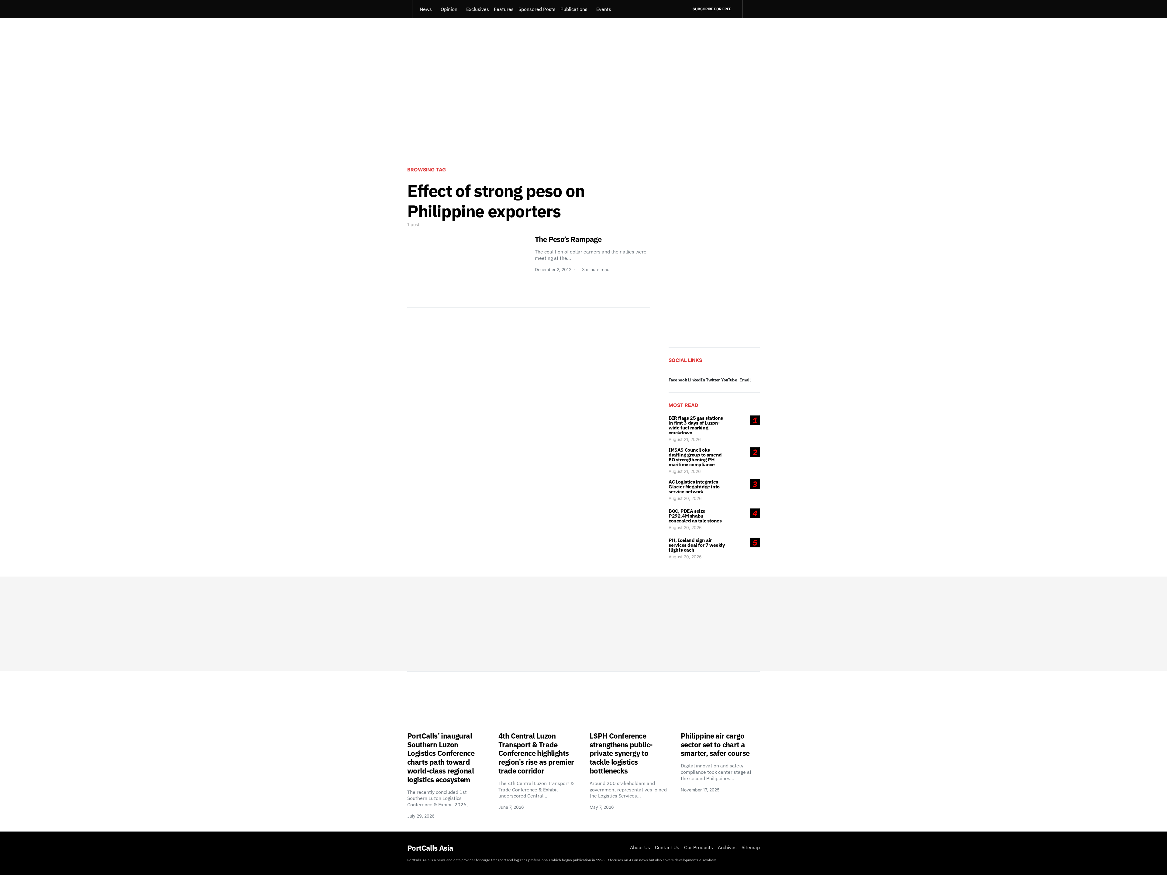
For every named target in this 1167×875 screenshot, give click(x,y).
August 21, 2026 (685, 439)
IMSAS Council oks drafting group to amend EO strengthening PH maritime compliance (695, 457)
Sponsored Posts (537, 9)
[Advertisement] (583, 111)
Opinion (449, 9)
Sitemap (751, 847)
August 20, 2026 (685, 498)
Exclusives (477, 9)
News (426, 9)
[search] (751, 9)
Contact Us (667, 847)
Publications (573, 9)
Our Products (698, 847)
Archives (727, 847)
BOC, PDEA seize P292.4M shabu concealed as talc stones (695, 516)
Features (504, 9)
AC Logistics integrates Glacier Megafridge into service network (694, 486)
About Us (640, 847)
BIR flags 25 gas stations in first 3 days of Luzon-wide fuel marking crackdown (696, 425)
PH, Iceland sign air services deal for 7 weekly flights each (697, 545)
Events (603, 9)
